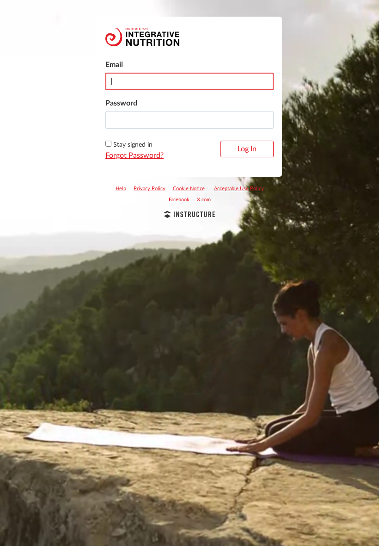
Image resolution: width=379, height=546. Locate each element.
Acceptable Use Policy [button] (239, 188)
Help (121, 188)
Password (121, 103)
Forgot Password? (134, 155)
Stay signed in (133, 145)
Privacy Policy (149, 188)
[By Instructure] (189, 215)
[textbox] (189, 120)
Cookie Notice (189, 188)
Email (114, 64)
